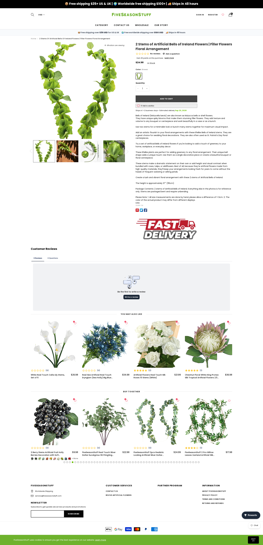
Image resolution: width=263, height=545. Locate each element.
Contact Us (112, 491)
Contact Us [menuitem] (121, 25)
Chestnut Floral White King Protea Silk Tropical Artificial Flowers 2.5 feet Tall (201, 376)
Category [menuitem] (101, 25)
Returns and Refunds (213, 503)
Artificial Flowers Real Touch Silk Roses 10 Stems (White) (149, 376)
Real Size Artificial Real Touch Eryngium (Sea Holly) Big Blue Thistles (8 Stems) (96, 376)
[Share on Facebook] (145, 210)
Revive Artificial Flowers (119, 495)
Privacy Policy (210, 495)
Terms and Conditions (213, 499)
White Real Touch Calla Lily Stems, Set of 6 (48, 376)
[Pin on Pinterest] (137, 210)
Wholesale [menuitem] (142, 25)
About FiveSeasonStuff (214, 491)
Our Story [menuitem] (161, 25)
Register (213, 14)
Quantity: (140, 83)
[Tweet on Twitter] (141, 210)
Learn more (100, 540)
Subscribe (73, 514)
